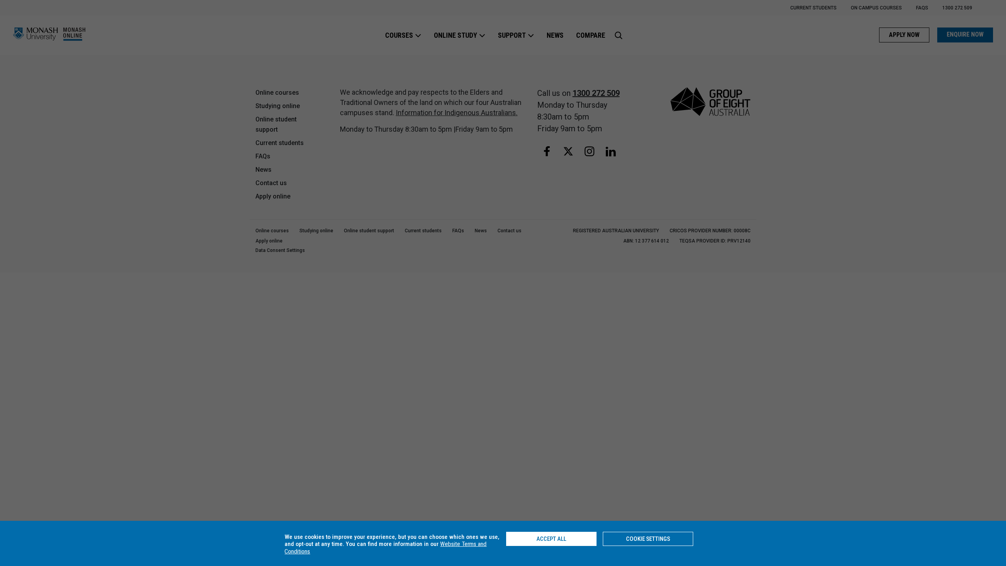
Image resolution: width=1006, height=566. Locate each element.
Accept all (551, 538)
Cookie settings (648, 538)
